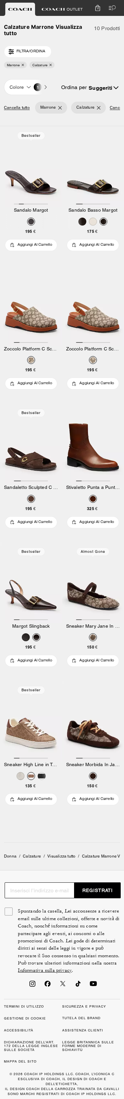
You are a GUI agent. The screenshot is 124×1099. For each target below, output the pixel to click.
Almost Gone (93, 551)
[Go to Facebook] (48, 985)
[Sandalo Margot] (31, 166)
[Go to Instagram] (32, 985)
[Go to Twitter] (63, 985)
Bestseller (31, 135)
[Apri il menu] (111, 8)
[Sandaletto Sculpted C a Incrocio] (31, 443)
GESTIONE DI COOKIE (25, 1018)
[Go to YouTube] (93, 985)
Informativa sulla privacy (45, 970)
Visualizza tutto (61, 856)
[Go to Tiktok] (78, 985)
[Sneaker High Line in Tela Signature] (31, 721)
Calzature (32, 856)
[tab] (20, 9)
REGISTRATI (97, 890)
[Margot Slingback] (31, 582)
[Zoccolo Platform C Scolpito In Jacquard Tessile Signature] (31, 305)
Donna (10, 856)
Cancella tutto (17, 108)
